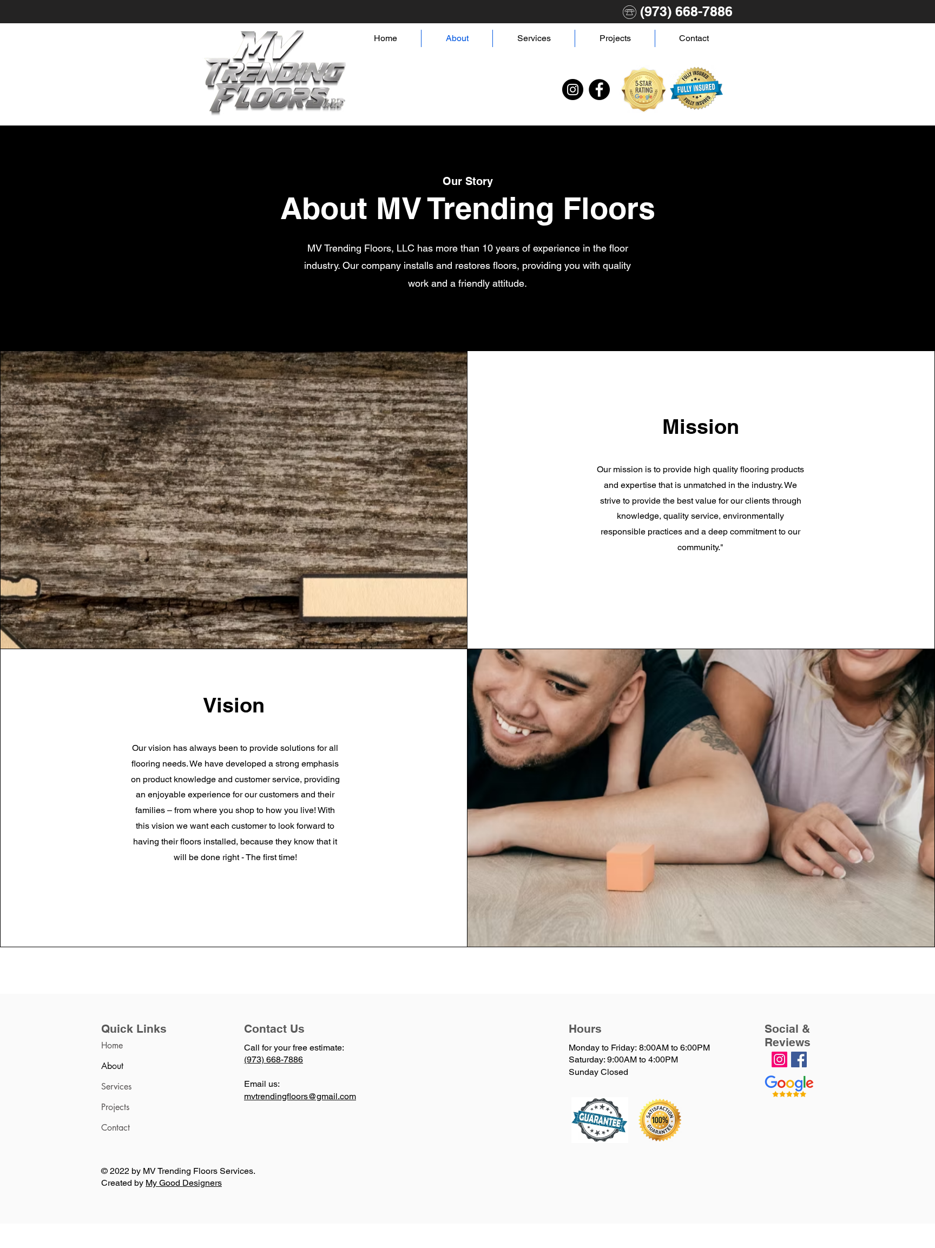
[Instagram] (572, 89)
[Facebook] (599, 89)
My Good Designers (184, 1183)
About (112, 1066)
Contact (115, 1127)
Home (112, 1045)
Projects (115, 1107)
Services (116, 1086)
